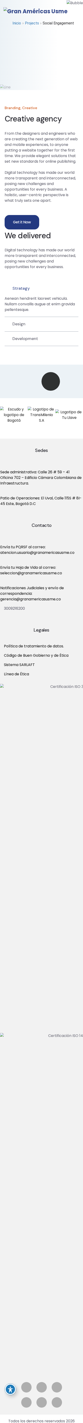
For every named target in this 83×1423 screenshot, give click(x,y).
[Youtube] (41, 1402)
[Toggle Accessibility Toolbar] (10, 1389)
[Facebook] (26, 1387)
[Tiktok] (57, 1402)
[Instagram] (41, 1387)
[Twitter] (57, 1387)
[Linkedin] (26, 1402)
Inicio (16, 23)
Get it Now (22, 222)
